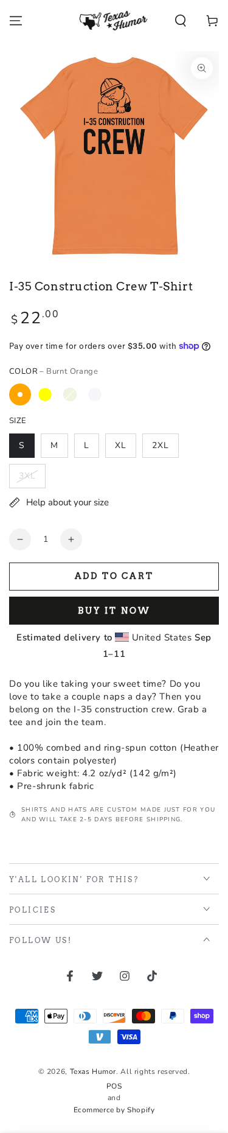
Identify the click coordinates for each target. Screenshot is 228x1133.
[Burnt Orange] (20, 394)
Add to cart (114, 576)
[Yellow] (45, 394)
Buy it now (114, 611)
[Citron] (70, 394)
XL (120, 445)
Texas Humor (93, 1071)
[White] (95, 394)
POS (114, 1086)
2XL (160, 445)
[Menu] (16, 20)
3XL (27, 476)
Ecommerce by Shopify (114, 1110)
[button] (180, 20)
